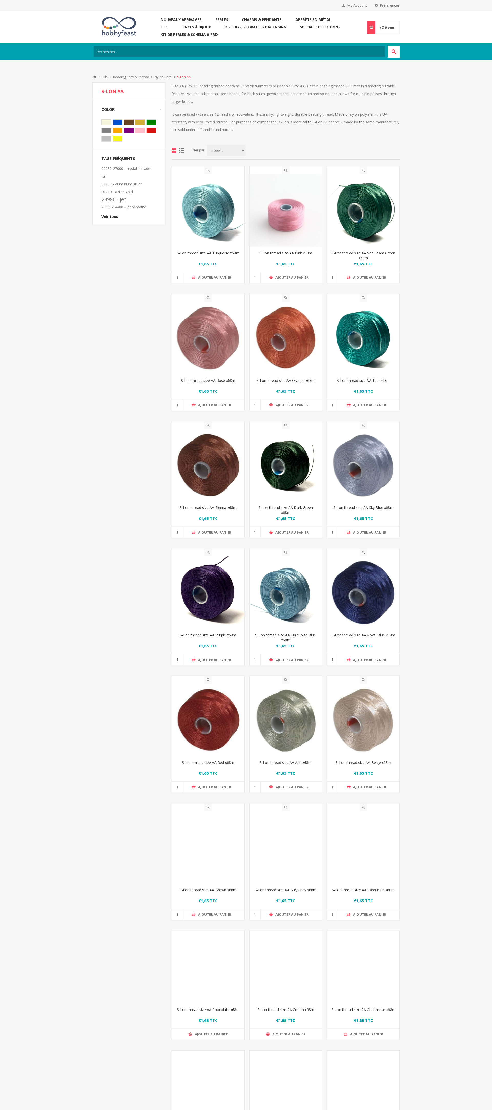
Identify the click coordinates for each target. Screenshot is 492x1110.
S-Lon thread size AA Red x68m (208, 762)
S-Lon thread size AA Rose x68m (208, 380)
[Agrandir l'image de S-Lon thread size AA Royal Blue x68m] (363, 592)
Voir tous (109, 216)
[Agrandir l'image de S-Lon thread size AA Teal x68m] (363, 338)
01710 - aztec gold (117, 191)
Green (151, 122)
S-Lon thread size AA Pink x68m (285, 253)
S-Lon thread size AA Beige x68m (363, 762)
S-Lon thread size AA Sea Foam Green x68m (363, 255)
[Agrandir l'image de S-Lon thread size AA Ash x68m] (286, 720)
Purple (129, 130)
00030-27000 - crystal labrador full (126, 172)
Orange (117, 130)
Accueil (94, 77)
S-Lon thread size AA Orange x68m (286, 380)
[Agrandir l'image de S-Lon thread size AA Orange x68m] (286, 338)
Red (151, 130)
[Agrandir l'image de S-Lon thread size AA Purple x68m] (208, 592)
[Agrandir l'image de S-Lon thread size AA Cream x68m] (286, 974)
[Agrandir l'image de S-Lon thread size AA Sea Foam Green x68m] (363, 210)
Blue (117, 122)
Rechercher (394, 52)
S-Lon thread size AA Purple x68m (208, 635)
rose (140, 130)
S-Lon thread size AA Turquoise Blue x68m (285, 637)
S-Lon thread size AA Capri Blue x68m (363, 889)
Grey (106, 130)
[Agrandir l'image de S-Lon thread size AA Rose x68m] (208, 338)
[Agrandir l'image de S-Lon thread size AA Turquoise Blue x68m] (286, 592)
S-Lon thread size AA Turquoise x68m (208, 253)
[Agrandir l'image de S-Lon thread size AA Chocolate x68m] (208, 974)
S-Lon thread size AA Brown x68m (208, 889)
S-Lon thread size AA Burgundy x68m (285, 889)
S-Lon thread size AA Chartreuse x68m (363, 1017)
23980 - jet (113, 199)
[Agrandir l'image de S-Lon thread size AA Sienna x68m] (208, 465)
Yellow (117, 139)
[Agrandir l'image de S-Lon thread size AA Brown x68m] (208, 847)
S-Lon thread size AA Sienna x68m (208, 507)
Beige (106, 122)
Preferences (390, 5)
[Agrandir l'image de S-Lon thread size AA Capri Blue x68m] (363, 847)
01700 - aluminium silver (121, 184)
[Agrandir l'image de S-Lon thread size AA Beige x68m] (363, 720)
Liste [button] (181, 150)
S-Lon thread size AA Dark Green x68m (285, 510)
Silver (106, 139)
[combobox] (239, 51)
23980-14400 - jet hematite (123, 207)
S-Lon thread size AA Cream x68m (285, 1017)
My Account (357, 5)
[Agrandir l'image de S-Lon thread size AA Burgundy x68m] (286, 847)
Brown (129, 122)
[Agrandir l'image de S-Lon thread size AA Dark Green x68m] (286, 465)
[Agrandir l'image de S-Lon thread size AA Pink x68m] (286, 210)
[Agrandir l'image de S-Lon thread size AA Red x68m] (208, 720)
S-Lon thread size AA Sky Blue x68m (363, 507)
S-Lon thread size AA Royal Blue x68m (363, 635)
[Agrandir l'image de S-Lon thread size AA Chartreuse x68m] (363, 974)
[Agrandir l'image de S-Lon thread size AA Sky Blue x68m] (363, 465)
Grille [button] (174, 150)
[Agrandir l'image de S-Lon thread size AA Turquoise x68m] (208, 210)
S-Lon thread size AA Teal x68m (363, 380)
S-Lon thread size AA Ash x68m (286, 762)
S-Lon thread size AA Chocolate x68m (208, 1017)
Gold (140, 122)
